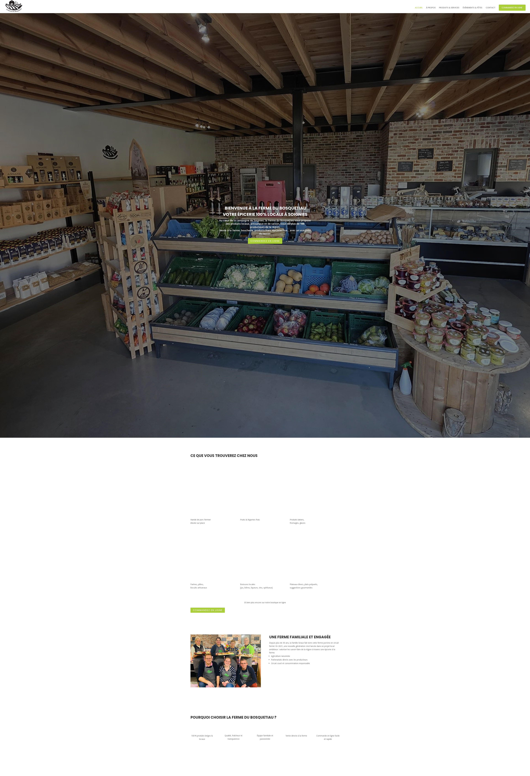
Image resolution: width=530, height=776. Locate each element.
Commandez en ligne (512, 7)
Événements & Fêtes (472, 8)
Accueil (419, 8)
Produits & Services (449, 8)
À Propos (431, 8)
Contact (490, 8)
